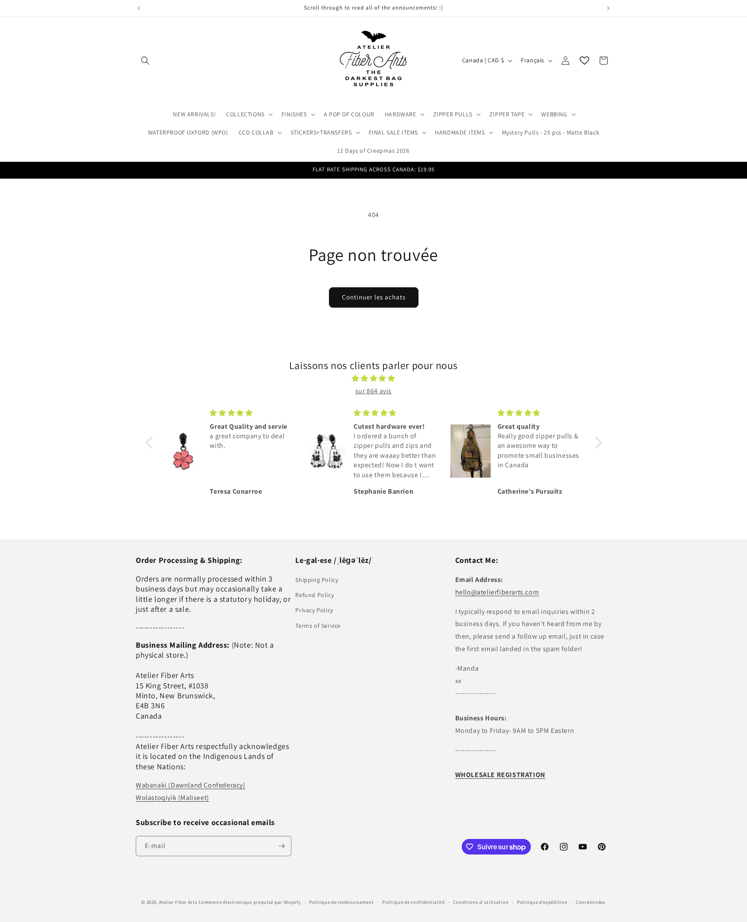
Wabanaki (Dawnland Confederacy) (191, 785)
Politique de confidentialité (413, 902)
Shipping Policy (316, 580)
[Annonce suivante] (608, 8)
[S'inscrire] (281, 846)
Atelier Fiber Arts (178, 902)
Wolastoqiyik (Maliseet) (172, 797)
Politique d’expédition (542, 902)
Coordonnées (591, 902)
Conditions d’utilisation (480, 902)
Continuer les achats (373, 297)
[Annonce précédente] (138, 8)
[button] (145, 60)
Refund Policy (314, 595)
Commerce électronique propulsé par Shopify (249, 902)
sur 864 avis (373, 390)
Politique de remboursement (341, 902)
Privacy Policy (314, 610)
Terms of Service (318, 626)
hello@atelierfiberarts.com (497, 592)
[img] (374, 378)
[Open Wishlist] (584, 60)
